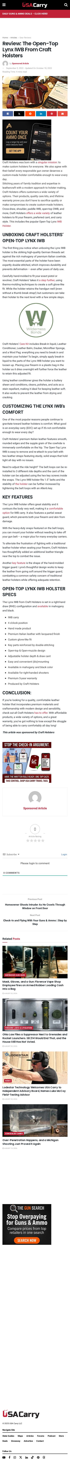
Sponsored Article (20, 63)
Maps (20, 1435)
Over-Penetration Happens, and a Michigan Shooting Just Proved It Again (30, 1142)
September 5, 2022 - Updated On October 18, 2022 (29, 68)
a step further (47, 280)
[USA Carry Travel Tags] (26, 762)
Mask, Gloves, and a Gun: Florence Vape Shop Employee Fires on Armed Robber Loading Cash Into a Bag (32, 985)
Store (61, 1435)
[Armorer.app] (26, 140)
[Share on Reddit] (30, 113)
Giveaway (15, 1441)
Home (5, 37)
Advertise (28, 1441)
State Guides (8, 1435)
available (42, 606)
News (8, 1080)
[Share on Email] (63, 113)
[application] (35, 320)
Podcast (51, 1435)
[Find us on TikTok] (32, 1458)
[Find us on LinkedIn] (26, 1458)
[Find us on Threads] (44, 1458)
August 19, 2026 (10, 1148)
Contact (40, 1441)
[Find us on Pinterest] (38, 1458)
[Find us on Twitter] (20, 1458)
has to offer (41, 713)
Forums (40, 1435)
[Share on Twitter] (19, 113)
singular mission (47, 162)
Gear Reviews (25, 37)
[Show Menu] (4, 5)
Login (64, 854)
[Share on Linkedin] (41, 113)
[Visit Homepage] (34, 5)
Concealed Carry (14, 1133)
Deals (5, 1441)
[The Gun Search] (26, 1224)
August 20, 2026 (10, 993)
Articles (13, 37)
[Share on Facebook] (7, 113)
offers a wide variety (38, 213)
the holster (21, 484)
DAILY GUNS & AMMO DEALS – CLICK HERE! (25, 13)
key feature (18, 563)
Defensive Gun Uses (15, 975)
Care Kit (24, 344)
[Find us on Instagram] (15, 1458)
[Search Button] (66, 5)
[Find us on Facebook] (9, 1458)
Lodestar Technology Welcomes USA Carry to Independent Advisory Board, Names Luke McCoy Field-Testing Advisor (34, 1091)
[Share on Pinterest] (52, 113)
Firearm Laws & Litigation (18, 1028)
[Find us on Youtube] (3, 1458)
